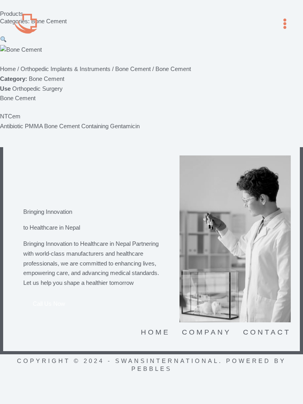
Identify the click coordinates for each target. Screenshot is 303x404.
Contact (267, 332)
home (155, 332)
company (206, 332)
